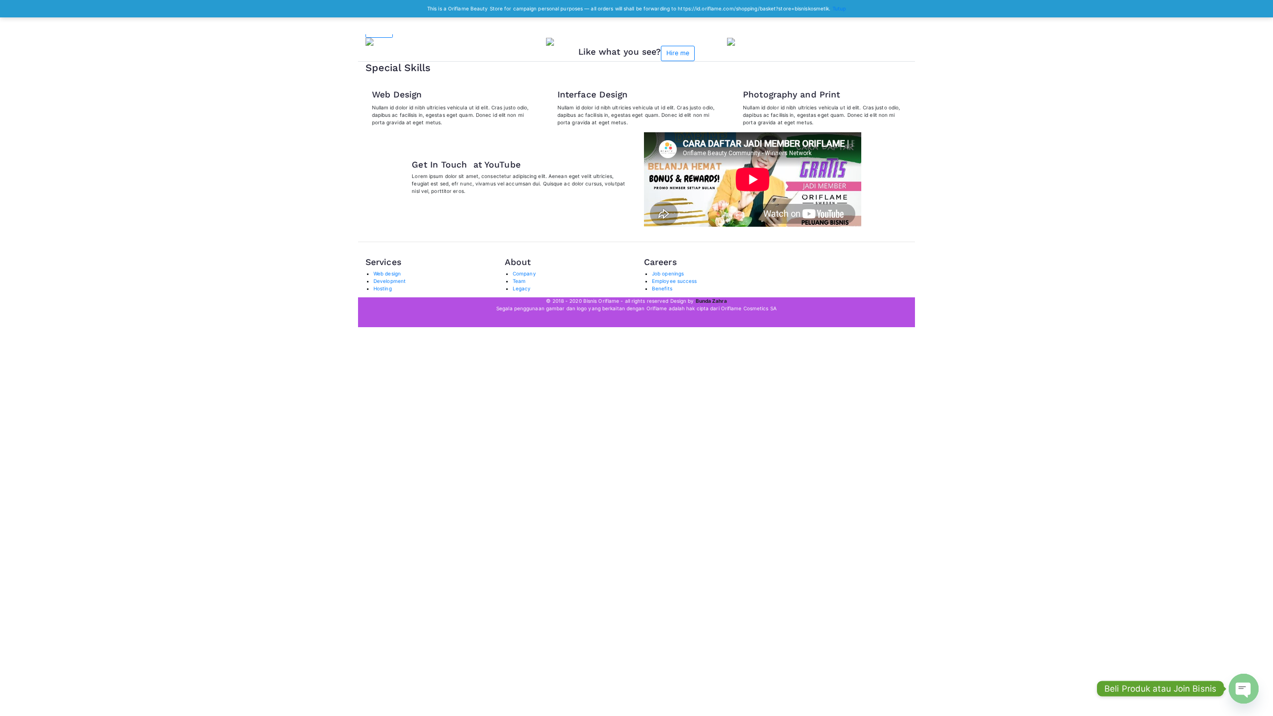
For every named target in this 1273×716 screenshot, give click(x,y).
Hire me (677, 53)
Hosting (382, 288)
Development (389, 281)
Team (519, 281)
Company (524, 273)
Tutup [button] (839, 8)
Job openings (668, 273)
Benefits (662, 288)
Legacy (522, 288)
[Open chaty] (1244, 689)
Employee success (674, 281)
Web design (387, 273)
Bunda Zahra (711, 301)
